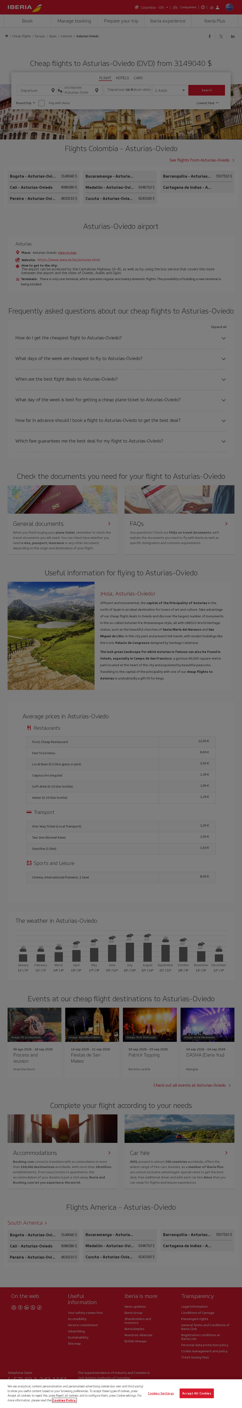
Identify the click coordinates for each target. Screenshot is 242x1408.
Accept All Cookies (196, 1393)
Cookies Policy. (64, 1400)
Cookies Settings (161, 1393)
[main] (121, 1393)
